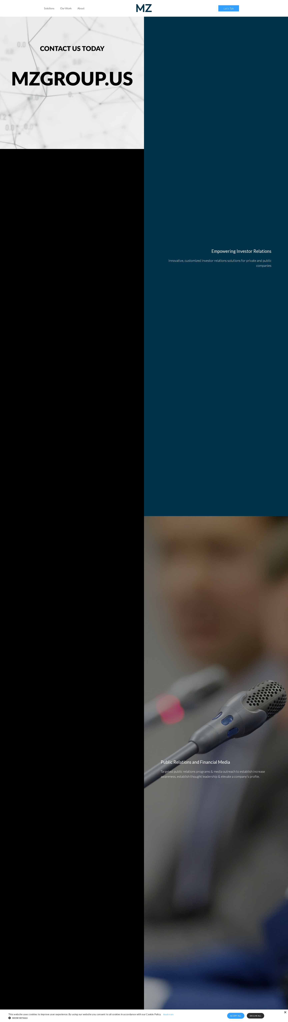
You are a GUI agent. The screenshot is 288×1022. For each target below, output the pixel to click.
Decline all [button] (255, 1016)
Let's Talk (229, 8)
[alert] (144, 1016)
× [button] (285, 1012)
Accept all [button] (235, 1016)
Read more (168, 1014)
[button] (110, 1017)
